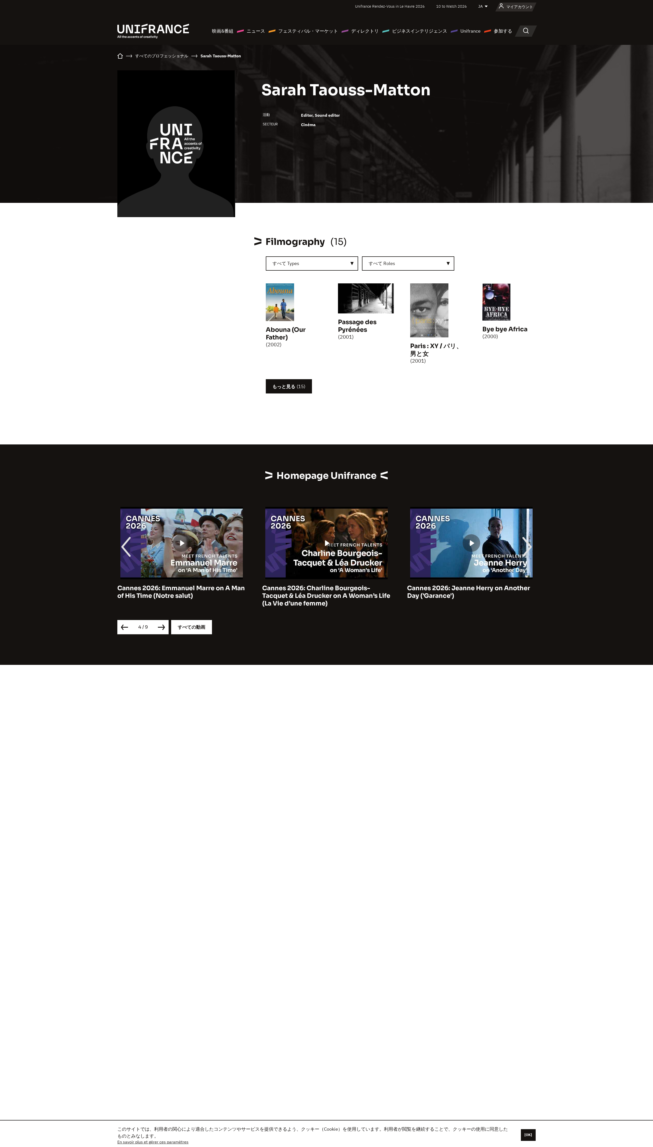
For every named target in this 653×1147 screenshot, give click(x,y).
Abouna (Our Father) (286, 333)
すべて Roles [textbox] (382, 263)
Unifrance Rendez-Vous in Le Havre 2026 (390, 6)
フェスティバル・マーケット (308, 31)
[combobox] (312, 263)
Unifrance (470, 31)
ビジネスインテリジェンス (419, 31)
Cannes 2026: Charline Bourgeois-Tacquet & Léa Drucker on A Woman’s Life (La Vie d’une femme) (181, 595)
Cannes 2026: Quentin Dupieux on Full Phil (467, 592)
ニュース (256, 31)
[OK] (528, 1134)
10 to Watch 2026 (451, 6)
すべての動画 (191, 627)
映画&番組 (222, 31)
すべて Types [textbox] (285, 263)
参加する (503, 31)
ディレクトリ (365, 31)
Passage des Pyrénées (357, 326)
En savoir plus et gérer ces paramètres (153, 1141)
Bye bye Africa (505, 329)
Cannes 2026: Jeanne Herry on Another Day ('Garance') (323, 592)
